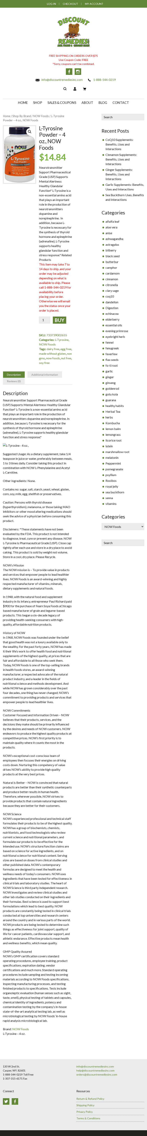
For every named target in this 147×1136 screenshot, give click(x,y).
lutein (109, 446)
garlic (109, 371)
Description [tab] (14, 374)
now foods (53, 358)
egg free (65, 349)
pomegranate (114, 469)
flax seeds (111, 359)
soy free (44, 363)
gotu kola (111, 394)
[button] (29, 131)
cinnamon (111, 279)
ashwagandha (114, 239)
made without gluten (52, 353)
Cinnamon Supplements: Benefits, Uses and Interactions (121, 159)
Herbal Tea (112, 411)
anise (108, 233)
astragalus (112, 244)
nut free (66, 358)
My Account (94, 3)
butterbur (111, 262)
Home (6, 116)
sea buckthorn (114, 492)
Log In (51, 3)
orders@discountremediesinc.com (96, 1074)
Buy (59, 320)
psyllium (110, 475)
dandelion (111, 302)
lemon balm (113, 429)
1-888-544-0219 (104, 79)
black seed (112, 256)
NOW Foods (41, 116)
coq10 (109, 296)
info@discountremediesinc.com (62, 79)
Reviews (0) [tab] (14, 381)
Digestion (111, 308)
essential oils (113, 325)
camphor (111, 267)
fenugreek (112, 348)
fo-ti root (111, 365)
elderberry (112, 319)
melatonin (111, 457)
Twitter (6, 1101)
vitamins (111, 503)
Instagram (78, 71)
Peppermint (113, 463)
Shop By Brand (21, 116)
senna (109, 498)
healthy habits (114, 406)
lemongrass (113, 434)
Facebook (69, 71)
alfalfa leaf (112, 221)
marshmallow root (117, 452)
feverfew (111, 354)
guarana (110, 400)
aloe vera (111, 227)
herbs (109, 417)
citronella (111, 285)
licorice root (113, 440)
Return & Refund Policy (90, 1098)
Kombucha (112, 423)
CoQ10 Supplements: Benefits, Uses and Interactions (119, 144)
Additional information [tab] (44, 374)
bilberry (110, 250)
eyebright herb (115, 336)
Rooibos (111, 480)
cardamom (112, 273)
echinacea (111, 313)
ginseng (110, 382)
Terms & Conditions (88, 1118)
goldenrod (112, 388)
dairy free (53, 349)
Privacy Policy (84, 1111)
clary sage (112, 290)
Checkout (70, 3)
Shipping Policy (85, 1105)
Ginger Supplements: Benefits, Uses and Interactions (119, 174)
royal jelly (111, 486)
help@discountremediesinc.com (95, 1070)
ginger (109, 377)
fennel (109, 342)
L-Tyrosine (62, 339)
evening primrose (116, 331)
